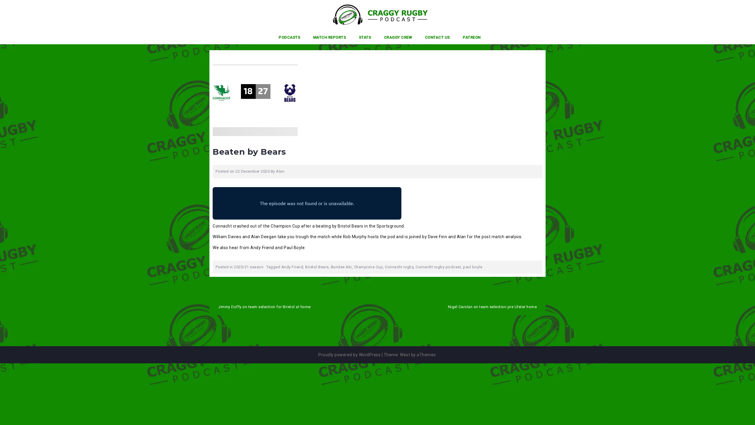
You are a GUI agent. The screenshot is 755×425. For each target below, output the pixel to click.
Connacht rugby (399, 267)
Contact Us (437, 37)
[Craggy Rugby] (375, 14)
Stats (365, 37)
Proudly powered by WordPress (349, 354)
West (405, 354)
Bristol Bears (317, 267)
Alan (280, 171)
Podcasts (289, 37)
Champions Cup (368, 267)
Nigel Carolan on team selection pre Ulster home (492, 307)
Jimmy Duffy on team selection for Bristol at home (264, 307)
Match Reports (329, 37)
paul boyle (472, 267)
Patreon (472, 37)
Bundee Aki (341, 267)
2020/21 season (248, 267)
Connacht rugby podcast (438, 267)
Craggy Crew (398, 37)
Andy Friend (292, 267)
